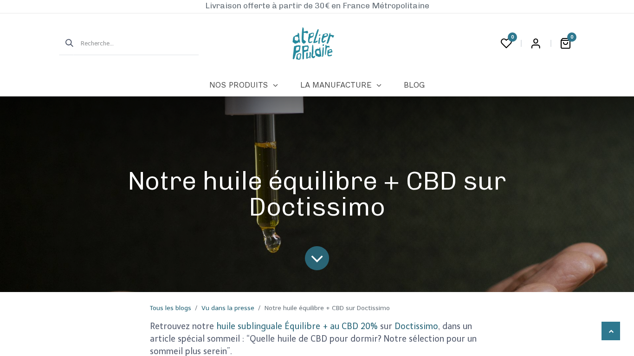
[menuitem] (243, 85)
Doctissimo (416, 326)
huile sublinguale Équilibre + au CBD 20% (297, 326)
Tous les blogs (170, 308)
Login (535, 43)
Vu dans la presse (227, 308)
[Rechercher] (66, 43)
